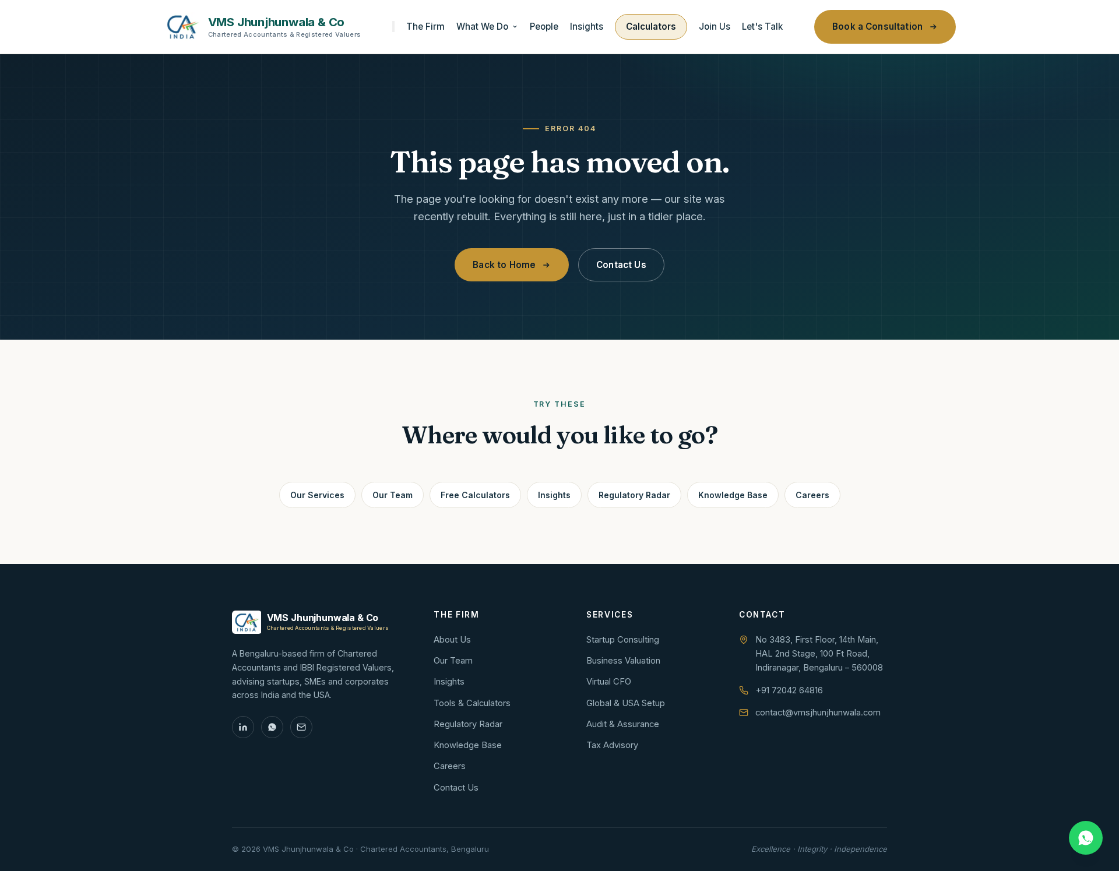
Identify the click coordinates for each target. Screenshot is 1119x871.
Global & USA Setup (625, 703)
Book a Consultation (877, 26)
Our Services (317, 495)
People (544, 26)
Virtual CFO (608, 681)
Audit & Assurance (622, 724)
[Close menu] (393, 26)
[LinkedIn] (243, 727)
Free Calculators (475, 495)
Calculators (651, 26)
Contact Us (621, 264)
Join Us (714, 26)
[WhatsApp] (272, 727)
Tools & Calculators (472, 703)
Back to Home (504, 264)
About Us (452, 639)
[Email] (301, 727)
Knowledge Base (733, 495)
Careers (812, 495)
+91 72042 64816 (789, 690)
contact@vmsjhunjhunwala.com (818, 712)
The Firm (425, 26)
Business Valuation (623, 660)
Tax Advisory (612, 745)
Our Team (392, 495)
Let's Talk (762, 26)
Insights (586, 26)
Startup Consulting (622, 639)
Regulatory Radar (634, 495)
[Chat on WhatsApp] (1086, 838)
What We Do (482, 26)
